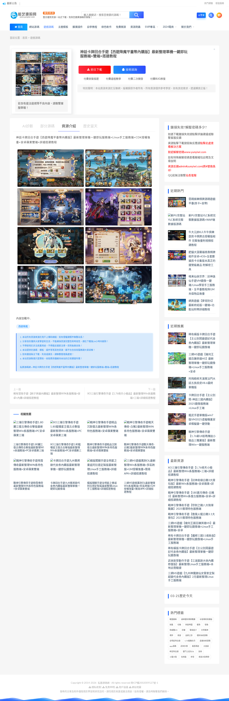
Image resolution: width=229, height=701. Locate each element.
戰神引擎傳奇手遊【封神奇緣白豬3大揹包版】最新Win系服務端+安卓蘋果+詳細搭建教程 (191, 484)
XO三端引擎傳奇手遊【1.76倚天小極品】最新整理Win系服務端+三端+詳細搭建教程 (121, 395)
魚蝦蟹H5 (173, 630)
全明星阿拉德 (175, 641)
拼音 (192, 657)
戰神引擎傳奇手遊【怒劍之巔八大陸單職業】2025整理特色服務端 (191, 507)
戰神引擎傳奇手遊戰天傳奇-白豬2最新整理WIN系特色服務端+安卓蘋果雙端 (139, 447)
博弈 (171, 635)
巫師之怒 (189, 635)
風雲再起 (195, 646)
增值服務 (219, 3)
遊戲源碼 (35, 38)
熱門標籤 (208, 3)
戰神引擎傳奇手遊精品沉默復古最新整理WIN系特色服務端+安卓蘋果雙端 (102, 447)
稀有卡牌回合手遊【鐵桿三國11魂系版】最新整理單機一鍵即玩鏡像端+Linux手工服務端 (192, 539)
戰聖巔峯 (173, 619)
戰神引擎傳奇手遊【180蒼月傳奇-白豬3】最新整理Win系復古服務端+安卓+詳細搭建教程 (191, 496)
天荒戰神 (204, 630)
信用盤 (183, 657)
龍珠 (198, 625)
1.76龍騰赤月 (190, 641)
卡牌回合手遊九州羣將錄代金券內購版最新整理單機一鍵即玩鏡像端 (65, 486)
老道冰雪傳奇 (204, 657)
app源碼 (173, 646)
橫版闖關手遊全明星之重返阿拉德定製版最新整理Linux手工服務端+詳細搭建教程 (102, 486)
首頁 (20, 27)
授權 (183, 630)
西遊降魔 (23, 326)
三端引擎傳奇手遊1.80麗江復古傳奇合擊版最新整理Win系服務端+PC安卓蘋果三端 (28, 447)
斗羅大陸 (173, 657)
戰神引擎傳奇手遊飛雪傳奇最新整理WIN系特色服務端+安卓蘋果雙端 (28, 486)
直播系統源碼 (205, 641)
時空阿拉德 (174, 652)
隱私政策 (96, 687)
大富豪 (206, 646)
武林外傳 (184, 646)
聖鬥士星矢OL (188, 652)
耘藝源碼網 (25, 367)
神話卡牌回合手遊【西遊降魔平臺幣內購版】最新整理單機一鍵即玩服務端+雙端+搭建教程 (76, 367)
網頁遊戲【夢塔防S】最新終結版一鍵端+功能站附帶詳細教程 (201, 305)
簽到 (200, 652)
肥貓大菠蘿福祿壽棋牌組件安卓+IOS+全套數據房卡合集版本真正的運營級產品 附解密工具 (202, 261)
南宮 (179, 635)
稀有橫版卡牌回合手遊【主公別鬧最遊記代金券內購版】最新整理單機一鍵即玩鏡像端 (191, 552)
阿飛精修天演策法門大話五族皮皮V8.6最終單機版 (202, 383)
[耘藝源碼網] (24, 15)
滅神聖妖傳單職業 (188, 619)
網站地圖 (136, 687)
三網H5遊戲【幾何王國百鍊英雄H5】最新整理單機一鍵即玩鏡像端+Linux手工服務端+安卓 (202, 363)
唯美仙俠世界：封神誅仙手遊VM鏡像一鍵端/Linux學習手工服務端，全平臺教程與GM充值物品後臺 (202, 285)
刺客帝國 (189, 625)
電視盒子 (193, 630)
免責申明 (109, 687)
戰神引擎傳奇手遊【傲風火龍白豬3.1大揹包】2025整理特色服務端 (191, 516)
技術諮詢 (131, 69)
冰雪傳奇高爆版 (206, 619)
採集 (171, 625)
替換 (206, 625)
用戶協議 (123, 687)
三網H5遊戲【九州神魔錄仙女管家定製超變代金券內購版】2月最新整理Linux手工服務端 (191, 577)
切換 (179, 625)
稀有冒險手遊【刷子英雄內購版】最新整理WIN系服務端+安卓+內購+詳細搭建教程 (46, 395)
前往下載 (96, 69)
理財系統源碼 (202, 635)
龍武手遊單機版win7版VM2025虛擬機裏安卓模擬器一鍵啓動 (202, 419)
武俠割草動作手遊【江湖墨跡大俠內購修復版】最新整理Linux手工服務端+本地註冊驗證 (191, 564)
